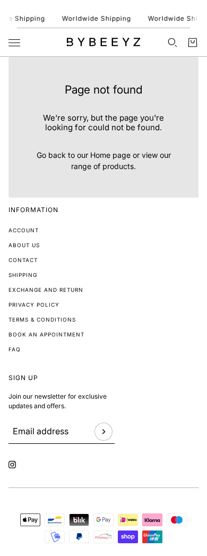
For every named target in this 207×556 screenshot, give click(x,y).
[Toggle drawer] (14, 42)
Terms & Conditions (42, 319)
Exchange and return (45, 290)
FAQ (14, 349)
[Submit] (103, 432)
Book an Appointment (46, 334)
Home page (110, 154)
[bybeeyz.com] (103, 42)
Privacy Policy (33, 304)
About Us (24, 245)
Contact (23, 260)
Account (23, 230)
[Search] (172, 42)
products (118, 166)
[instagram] (12, 464)
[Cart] (193, 42)
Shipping (22, 275)
